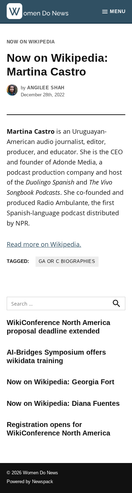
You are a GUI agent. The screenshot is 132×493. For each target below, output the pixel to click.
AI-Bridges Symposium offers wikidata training (56, 356)
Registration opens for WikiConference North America (58, 429)
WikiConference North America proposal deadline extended (58, 327)
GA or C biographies (67, 261)
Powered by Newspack (30, 481)
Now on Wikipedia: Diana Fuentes (63, 403)
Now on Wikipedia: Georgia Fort (60, 382)
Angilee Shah (45, 87)
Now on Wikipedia (31, 42)
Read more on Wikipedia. (44, 244)
